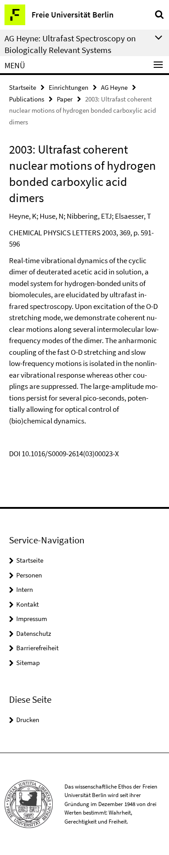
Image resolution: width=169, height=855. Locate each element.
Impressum (31, 618)
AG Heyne (114, 87)
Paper (65, 99)
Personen (29, 575)
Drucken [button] (27, 719)
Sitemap (28, 662)
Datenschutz (33, 633)
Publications (26, 99)
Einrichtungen (68, 87)
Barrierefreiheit (37, 647)
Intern (24, 589)
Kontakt (27, 604)
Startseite (22, 87)
